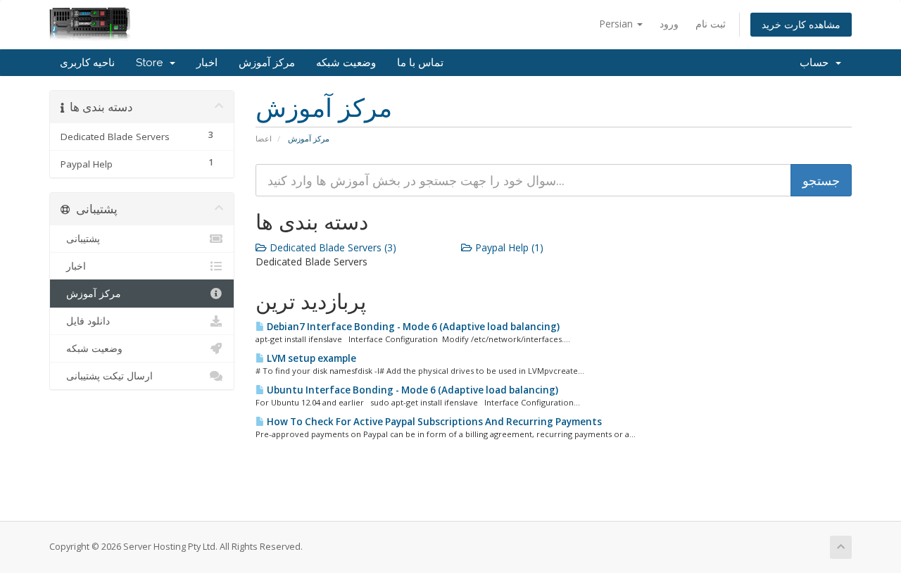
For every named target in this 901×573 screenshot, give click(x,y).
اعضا (264, 138)
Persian (617, 23)
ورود (669, 23)
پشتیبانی (80, 238)
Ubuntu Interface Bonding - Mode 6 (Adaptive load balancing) (411, 390)
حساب (817, 62)
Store (152, 62)
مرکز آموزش (267, 62)
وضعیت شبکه (346, 62)
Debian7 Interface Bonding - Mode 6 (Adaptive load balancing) (412, 326)
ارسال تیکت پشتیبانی (107, 376)
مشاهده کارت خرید (801, 24)
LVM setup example (310, 358)
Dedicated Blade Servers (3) (331, 247)
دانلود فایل (85, 321)
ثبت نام (710, 23)
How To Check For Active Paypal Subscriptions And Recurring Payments (433, 421)
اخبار (207, 62)
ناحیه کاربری (87, 62)
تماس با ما (420, 62)
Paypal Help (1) (507, 247)
